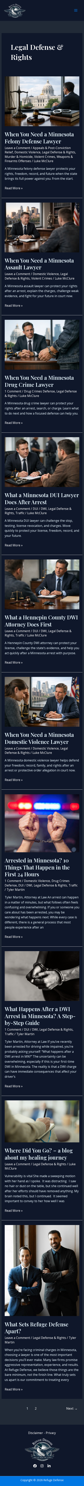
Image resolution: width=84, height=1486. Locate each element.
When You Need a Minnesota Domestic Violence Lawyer (39, 738)
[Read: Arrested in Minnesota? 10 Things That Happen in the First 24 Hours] (42, 823)
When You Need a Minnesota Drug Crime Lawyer (39, 381)
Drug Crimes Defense (39, 391)
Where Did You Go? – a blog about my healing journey (39, 1154)
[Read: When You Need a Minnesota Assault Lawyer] (42, 227)
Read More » (14, 188)
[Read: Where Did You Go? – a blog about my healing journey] (42, 1121)
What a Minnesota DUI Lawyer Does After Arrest (42, 498)
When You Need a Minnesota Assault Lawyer (39, 264)
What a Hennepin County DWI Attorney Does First (41, 621)
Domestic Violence (27, 152)
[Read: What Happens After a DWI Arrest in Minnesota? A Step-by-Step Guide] (42, 975)
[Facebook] (35, 1466)
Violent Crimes (44, 157)
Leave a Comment (17, 148)
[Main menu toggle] (76, 10)
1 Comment (13, 391)
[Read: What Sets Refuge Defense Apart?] (42, 1270)
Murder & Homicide (19, 157)
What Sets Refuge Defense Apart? (36, 1328)
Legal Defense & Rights (58, 152)
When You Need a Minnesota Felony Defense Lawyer (39, 137)
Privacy (51, 1433)
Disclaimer (36, 1433)
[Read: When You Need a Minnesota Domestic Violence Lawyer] (42, 701)
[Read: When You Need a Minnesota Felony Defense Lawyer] (42, 101)
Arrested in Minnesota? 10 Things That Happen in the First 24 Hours (37, 867)
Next (72, 1408)
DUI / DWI (40, 509)
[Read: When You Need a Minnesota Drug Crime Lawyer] (42, 344)
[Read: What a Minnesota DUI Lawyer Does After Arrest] (42, 462)
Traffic (19, 513)
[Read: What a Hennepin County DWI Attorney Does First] (42, 584)
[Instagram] (42, 1466)
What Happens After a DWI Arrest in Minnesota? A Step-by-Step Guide (40, 1015)
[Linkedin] (49, 1466)
